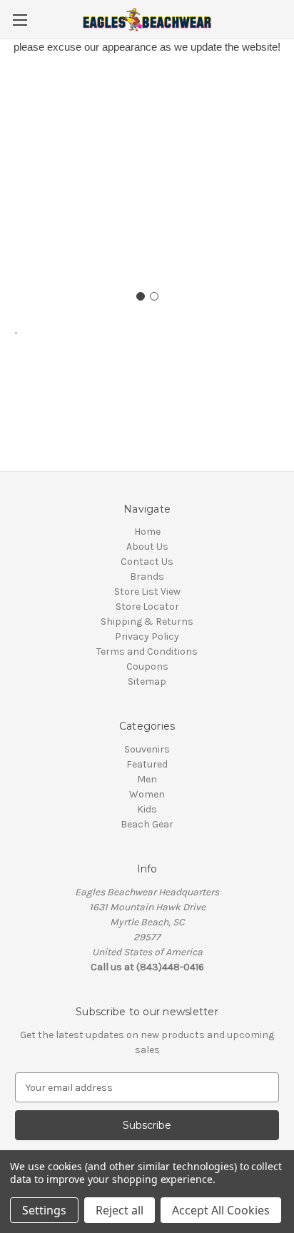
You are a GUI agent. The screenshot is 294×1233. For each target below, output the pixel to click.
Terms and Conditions (147, 651)
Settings (44, 1210)
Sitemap (147, 681)
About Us (147, 546)
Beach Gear (147, 824)
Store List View (147, 591)
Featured (147, 764)
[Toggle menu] (19, 19)
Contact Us (147, 561)
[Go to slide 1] (140, 296)
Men (147, 779)
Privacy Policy (147, 636)
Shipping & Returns (147, 621)
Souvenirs (147, 749)
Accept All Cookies (221, 1210)
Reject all (119, 1210)
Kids (147, 809)
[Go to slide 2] (154, 296)
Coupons (147, 666)
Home (147, 531)
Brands (147, 576)
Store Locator (147, 606)
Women (147, 794)
